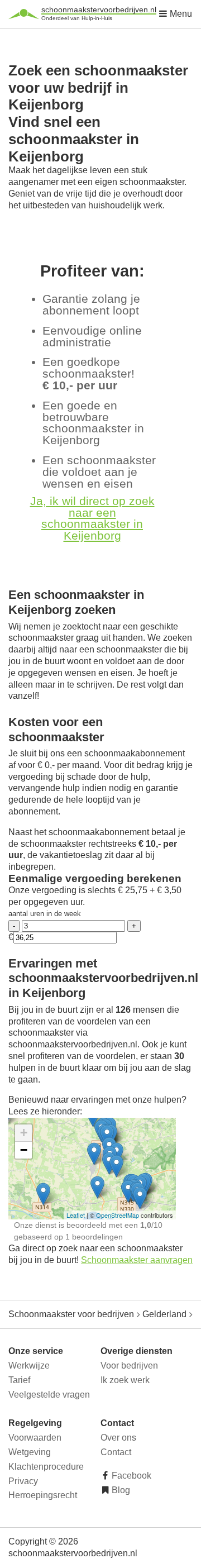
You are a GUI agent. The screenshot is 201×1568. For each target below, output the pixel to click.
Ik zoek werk (125, 1380)
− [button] (23, 1150)
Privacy (23, 1481)
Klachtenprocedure (46, 1466)
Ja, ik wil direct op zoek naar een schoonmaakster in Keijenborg (92, 518)
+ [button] (23, 1133)
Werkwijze (29, 1365)
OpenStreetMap (117, 1214)
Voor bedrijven (129, 1365)
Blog (119, 1490)
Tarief (19, 1380)
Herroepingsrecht (42, 1495)
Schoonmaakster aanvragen (137, 1260)
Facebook (130, 1475)
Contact (115, 1452)
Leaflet (75, 1214)
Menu (180, 13)
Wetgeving (29, 1452)
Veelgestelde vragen (49, 1394)
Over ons (118, 1437)
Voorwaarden (34, 1437)
